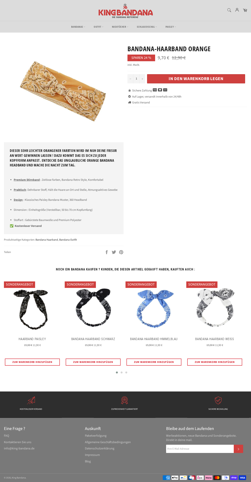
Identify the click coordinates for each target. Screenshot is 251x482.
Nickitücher (119, 26)
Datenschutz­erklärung (99, 448)
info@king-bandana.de (19, 448)
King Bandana (19, 477)
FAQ (6, 436)
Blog (88, 461)
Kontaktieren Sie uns (17, 442)
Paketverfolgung (95, 436)
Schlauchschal (146, 26)
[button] (117, 372)
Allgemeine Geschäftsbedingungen (108, 442)
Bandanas (77, 26)
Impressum (92, 455)
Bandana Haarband (46, 240)
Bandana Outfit (68, 240)
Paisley (170, 26)
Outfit (98, 26)
